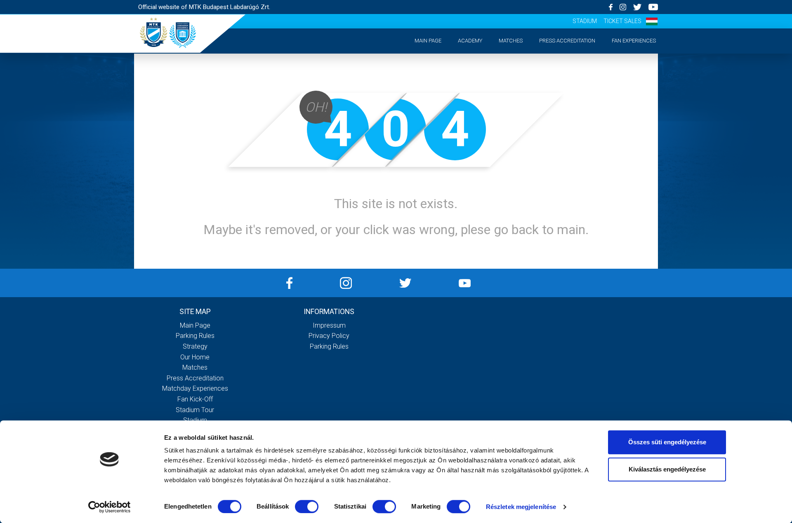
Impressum (329, 325)
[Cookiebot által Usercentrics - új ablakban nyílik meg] (109, 507)
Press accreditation (567, 41)
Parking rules (195, 336)
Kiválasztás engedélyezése (667, 469)
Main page (428, 41)
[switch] (306, 506)
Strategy (195, 346)
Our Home (195, 357)
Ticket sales (622, 21)
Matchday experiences (195, 388)
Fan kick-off (195, 399)
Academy (470, 41)
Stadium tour (195, 410)
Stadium (585, 21)
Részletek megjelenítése (521, 506)
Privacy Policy (329, 336)
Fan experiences (634, 41)
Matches (511, 41)
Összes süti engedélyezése (667, 442)
